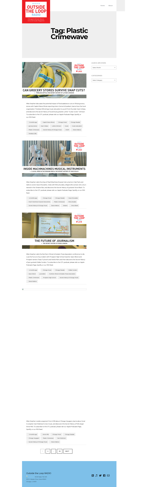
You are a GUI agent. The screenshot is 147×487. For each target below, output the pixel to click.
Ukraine (65, 205)
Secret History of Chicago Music (52, 129)
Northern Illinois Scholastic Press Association (62, 274)
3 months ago (32, 122)
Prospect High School (49, 277)
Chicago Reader (75, 122)
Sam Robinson (61, 438)
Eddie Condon (73, 270)
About (110, 5)
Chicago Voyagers (34, 438)
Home (102, 5)
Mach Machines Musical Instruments (39, 201)
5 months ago (32, 434)
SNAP (67, 129)
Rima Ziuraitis (72, 201)
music (66, 126)
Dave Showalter (73, 198)
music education (77, 126)
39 (60, 451)
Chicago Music (62, 122)
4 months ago (32, 198)
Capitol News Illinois (48, 122)
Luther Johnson (56, 126)
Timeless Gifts (32, 133)
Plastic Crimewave (34, 129)
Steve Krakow (77, 129)
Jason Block (32, 274)
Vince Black (74, 205)
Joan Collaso (44, 126)
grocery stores (33, 126)
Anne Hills (46, 434)
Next (67, 451)
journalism (42, 274)
